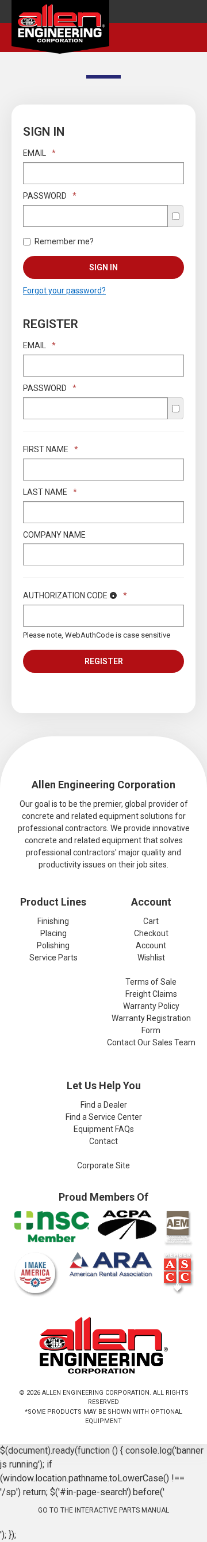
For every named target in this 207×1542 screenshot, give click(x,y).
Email (39, 153)
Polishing (53, 945)
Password (49, 195)
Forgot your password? (64, 290)
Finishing (53, 921)
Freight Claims (151, 994)
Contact (103, 1141)
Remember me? (64, 241)
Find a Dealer (103, 1104)
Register (104, 661)
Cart (151, 921)
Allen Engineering (60, 29)
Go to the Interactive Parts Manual (103, 1510)
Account (151, 945)
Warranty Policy (151, 1006)
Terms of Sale (151, 981)
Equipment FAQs (104, 1129)
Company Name (54, 534)
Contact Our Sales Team (151, 1042)
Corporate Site (103, 1165)
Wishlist (151, 957)
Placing (53, 933)
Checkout (151, 933)
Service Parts (53, 957)
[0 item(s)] (191, 27)
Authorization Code (75, 595)
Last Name (50, 492)
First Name (50, 449)
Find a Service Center (104, 1117)
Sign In (103, 267)
